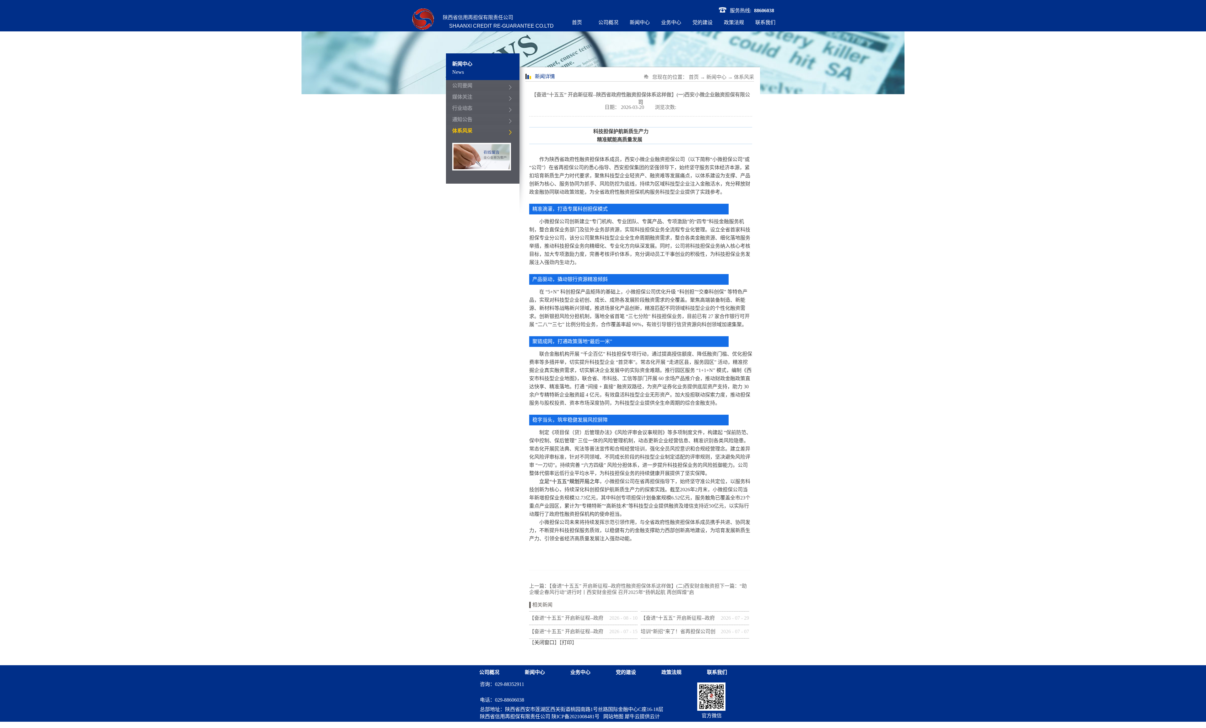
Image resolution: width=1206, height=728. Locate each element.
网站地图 (612, 716)
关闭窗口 (544, 642)
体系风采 (744, 77)
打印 (567, 642)
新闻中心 (716, 77)
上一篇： (624, 586)
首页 (577, 22)
